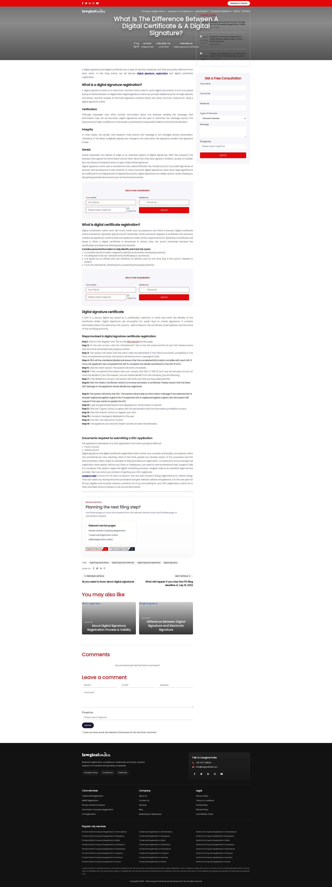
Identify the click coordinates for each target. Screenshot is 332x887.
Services (143, 805)
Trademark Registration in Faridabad (154, 844)
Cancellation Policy (204, 814)
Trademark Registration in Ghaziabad (155, 849)
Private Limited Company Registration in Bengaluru (103, 836)
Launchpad (201, 11)
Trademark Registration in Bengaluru (154, 836)
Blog (141, 809)
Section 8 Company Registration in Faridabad (215, 844)
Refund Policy (202, 809)
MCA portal (133, 341)
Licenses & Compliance (180, 11)
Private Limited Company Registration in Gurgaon (102, 853)
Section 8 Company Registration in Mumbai (214, 857)
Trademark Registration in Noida (152, 861)
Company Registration (152, 11)
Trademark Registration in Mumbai (153, 857)
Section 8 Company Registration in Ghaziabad (215, 849)
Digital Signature (170, 562)
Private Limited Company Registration (107, 530)
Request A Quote (238, 3)
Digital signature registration (152, 73)
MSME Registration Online (101, 539)
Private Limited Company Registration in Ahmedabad (104, 832)
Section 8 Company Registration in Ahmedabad (216, 832)
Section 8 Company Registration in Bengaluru (215, 836)
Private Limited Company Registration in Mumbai (102, 857)
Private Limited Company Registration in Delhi (101, 840)
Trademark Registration (92, 796)
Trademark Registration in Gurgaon (154, 853)
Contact (245, 11)
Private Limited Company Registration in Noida (101, 861)
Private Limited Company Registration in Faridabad (103, 844)
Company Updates (220, 11)
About (236, 11)
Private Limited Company (93, 805)
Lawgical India (147, 47)
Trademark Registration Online (103, 535)
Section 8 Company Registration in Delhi (213, 840)
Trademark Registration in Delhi (152, 840)
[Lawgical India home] (96, 754)
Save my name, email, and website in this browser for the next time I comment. (120, 732)
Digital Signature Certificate (186, 47)
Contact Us (144, 800)
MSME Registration (90, 800)
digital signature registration (149, 562)
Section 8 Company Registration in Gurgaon (214, 853)
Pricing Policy (202, 805)
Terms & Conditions (205, 800)
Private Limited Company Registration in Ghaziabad (103, 849)
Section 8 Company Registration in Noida (213, 861)
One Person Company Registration (97, 809)
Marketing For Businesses (150, 814)
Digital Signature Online (99, 562)
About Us (143, 796)
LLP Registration (89, 814)
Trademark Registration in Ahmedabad (155, 832)
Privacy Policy (202, 796)
